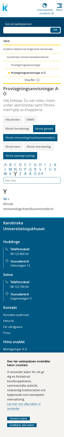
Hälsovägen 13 (20, 265)
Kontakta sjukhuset (16, 315)
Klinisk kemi (13, 146)
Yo (5, 199)
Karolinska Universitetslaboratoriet (28, 57)
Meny (59, 9)
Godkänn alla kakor (22, 425)
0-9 (40, 174)
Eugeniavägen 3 (20, 298)
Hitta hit (8, 321)
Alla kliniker (13, 119)
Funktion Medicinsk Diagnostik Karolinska (28, 49)
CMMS (30, 119)
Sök (55, 29)
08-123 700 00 (19, 287)
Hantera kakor (18, 418)
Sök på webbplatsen (18, 24)
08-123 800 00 (19, 254)
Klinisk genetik (44, 128)
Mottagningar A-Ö (15, 349)
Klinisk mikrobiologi (39, 146)
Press (7, 333)
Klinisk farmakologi (17, 128)
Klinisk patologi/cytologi (20, 155)
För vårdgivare (13, 327)
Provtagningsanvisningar (26, 65)
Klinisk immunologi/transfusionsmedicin (30, 137)
